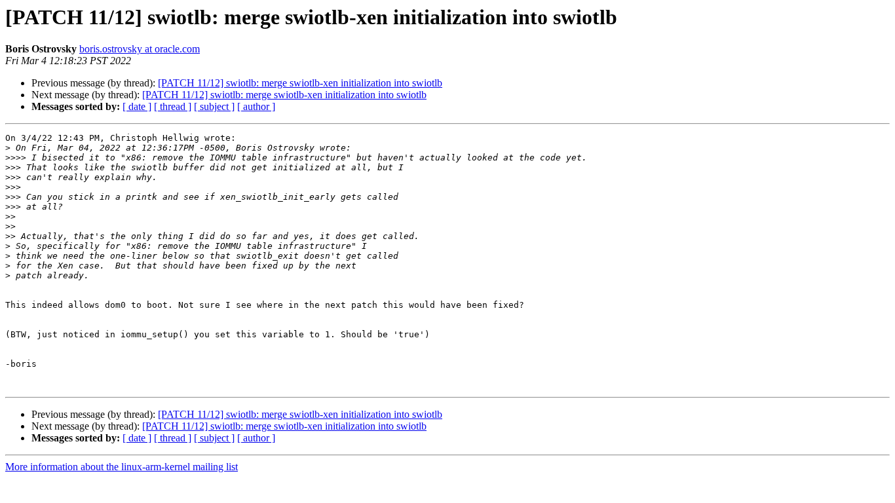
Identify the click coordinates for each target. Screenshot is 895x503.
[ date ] (137, 106)
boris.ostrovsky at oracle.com (139, 48)
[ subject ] (214, 106)
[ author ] (256, 106)
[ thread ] (172, 106)
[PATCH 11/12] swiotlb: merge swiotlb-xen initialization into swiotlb (300, 82)
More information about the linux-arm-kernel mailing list (121, 466)
